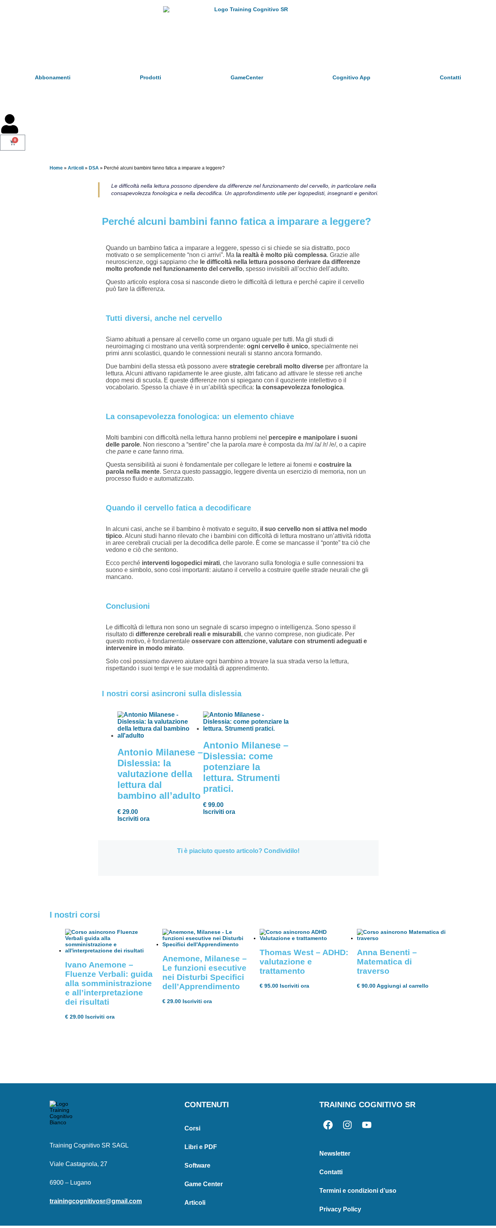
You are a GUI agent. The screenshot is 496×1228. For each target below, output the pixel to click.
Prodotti (150, 77)
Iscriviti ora (133, 818)
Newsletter (334, 1153)
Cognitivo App (351, 77)
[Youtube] (366, 1125)
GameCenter (247, 77)
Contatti (450, 77)
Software (197, 1165)
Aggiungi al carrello (403, 986)
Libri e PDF (200, 1147)
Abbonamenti (53, 77)
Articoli (76, 168)
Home (56, 168)
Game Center (203, 1184)
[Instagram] (347, 1125)
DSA (94, 168)
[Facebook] (328, 1125)
